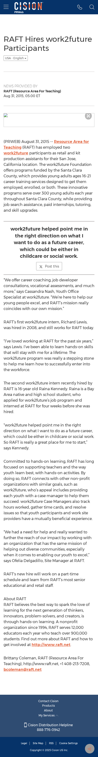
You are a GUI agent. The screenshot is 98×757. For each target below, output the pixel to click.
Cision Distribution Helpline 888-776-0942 (50, 727)
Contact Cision (48, 701)
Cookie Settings (68, 743)
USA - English (14, 58)
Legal (24, 743)
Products (48, 705)
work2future (16, 153)
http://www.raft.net (51, 644)
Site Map (38, 743)
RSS (51, 743)
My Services (47, 715)
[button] (80, 7)
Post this (52, 266)
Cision (55, 750)
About (48, 710)
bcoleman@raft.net (23, 669)
